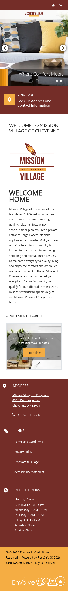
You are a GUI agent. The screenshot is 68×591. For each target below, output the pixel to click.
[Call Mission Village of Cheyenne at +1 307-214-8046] (61, 5)
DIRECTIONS (25, 94)
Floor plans (34, 352)
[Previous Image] (5, 48)
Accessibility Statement (29, 472)
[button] (54, 5)
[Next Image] (63, 48)
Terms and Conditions (28, 441)
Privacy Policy (23, 451)
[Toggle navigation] (6, 5)
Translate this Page (26, 462)
